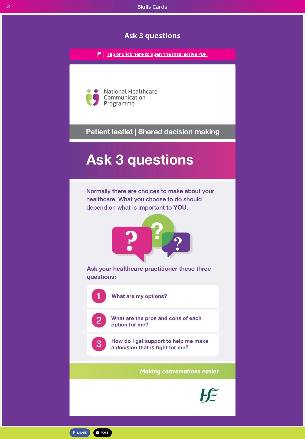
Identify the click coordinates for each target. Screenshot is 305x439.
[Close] (8, 6)
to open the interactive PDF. (157, 54)
